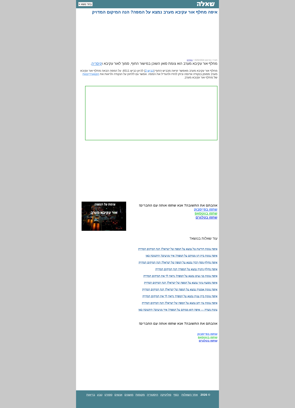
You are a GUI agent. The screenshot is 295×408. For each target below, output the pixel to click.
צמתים (190, 60)
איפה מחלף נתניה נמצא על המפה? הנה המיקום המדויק (186, 269)
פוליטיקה (165, 394)
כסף (176, 394)
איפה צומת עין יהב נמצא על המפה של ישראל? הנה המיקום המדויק (179, 303)
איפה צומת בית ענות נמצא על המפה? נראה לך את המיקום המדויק (179, 296)
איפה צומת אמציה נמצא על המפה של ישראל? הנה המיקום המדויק (179, 289)
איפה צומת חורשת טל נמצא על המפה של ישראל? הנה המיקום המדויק (177, 249)
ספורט (108, 394)
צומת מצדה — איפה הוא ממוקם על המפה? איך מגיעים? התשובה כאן (177, 309)
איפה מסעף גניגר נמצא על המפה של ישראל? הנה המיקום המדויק (180, 282)
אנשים (118, 394)
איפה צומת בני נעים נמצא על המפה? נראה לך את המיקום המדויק (180, 276)
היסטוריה (152, 394)
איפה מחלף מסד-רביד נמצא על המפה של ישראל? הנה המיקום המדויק (178, 262)
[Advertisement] (148, 36)
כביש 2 (149, 70)
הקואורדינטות (91, 74)
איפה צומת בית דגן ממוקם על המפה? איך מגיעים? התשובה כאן (181, 255)
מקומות (140, 394)
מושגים (128, 394)
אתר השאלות (189, 394)
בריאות (90, 394)
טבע (99, 394)
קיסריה (96, 64)
